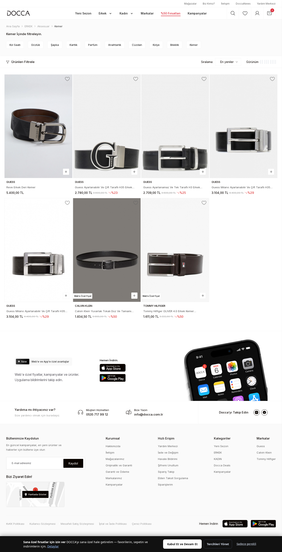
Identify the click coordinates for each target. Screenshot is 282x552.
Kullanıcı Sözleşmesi (43, 523)
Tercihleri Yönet (218, 544)
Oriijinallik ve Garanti (119, 465)
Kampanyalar (114, 484)
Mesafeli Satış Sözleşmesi (77, 523)
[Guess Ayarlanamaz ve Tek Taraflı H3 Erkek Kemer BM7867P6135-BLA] (175, 126)
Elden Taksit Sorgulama (173, 478)
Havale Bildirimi (167, 459)
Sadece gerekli (246, 544)
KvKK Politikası (15, 523)
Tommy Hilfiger (266, 459)
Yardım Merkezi (266, 3)
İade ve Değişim (168, 452)
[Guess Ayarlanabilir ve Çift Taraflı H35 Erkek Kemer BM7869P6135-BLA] (107, 126)
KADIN (218, 459)
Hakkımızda (113, 446)
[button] (83, 13)
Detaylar (53, 546)
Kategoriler (222, 438)
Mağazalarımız (115, 459)
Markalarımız (114, 478)
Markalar (263, 438)
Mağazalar (190, 3)
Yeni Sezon (221, 446)
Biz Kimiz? (209, 3)
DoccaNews (243, 3)
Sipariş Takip (166, 471)
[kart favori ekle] (67, 79)
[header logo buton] (18, 13)
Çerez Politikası (142, 523)
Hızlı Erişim (166, 438)
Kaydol (73, 463)
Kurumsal (113, 438)
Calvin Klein (264, 452)
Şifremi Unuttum (168, 465)
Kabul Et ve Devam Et (182, 544)
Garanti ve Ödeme (117, 471)
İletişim (225, 3)
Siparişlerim (165, 484)
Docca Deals (222, 465)
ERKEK (218, 452)
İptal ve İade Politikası (113, 523)
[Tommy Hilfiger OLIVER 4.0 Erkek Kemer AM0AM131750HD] (175, 250)
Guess (261, 446)
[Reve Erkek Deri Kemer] (38, 126)
